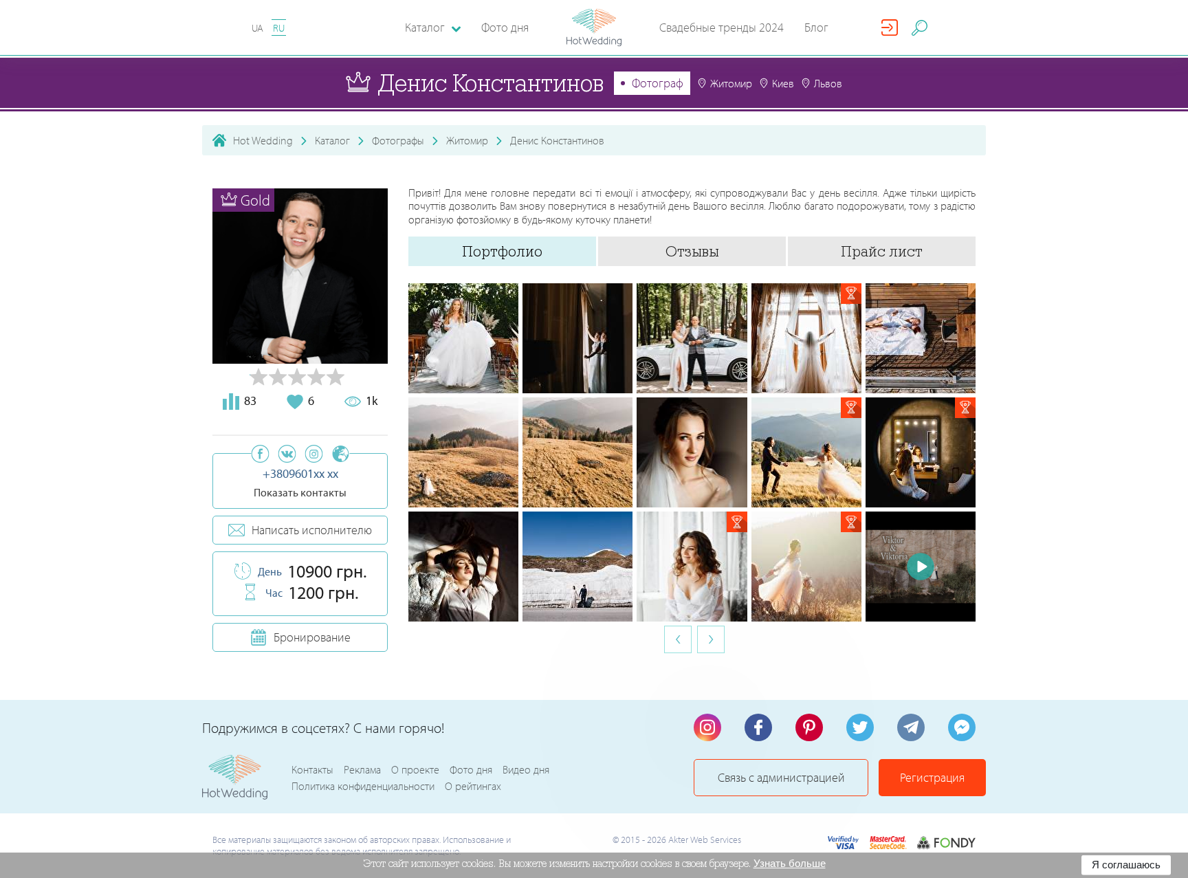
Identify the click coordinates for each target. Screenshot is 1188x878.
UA (257, 27)
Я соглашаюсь (1126, 864)
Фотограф (657, 83)
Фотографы (398, 140)
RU (279, 27)
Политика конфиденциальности (363, 786)
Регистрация (932, 777)
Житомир (467, 140)
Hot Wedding (263, 140)
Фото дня (505, 27)
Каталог (332, 140)
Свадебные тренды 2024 (721, 27)
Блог (816, 27)
